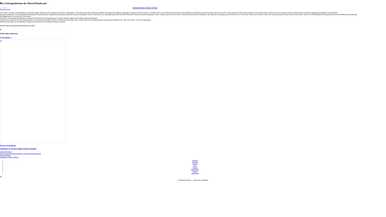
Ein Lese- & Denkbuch (8, 145)
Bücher (195, 164)
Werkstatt (195, 162)
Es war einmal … (6, 37)
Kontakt (195, 168)
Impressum (195, 173)
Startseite (195, 161)
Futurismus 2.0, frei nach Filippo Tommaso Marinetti (18, 149)
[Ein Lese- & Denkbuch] (33, 142)
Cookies (195, 171)
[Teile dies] (1, 30)
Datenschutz (195, 170)
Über (195, 166)
